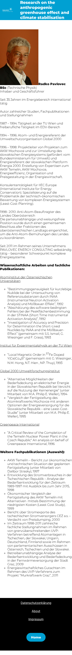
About (36, 611)
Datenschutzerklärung (36, 603)
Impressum (36, 619)
